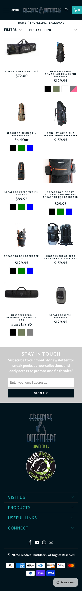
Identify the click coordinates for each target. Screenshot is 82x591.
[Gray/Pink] (73, 89)
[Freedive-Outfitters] (41, 10)
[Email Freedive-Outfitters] (51, 543)
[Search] (67, 10)
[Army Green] (56, 89)
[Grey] (30, 332)
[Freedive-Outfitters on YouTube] (37, 543)
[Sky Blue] (30, 148)
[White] (65, 89)
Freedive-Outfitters (33, 555)
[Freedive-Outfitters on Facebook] (30, 543)
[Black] (48, 89)
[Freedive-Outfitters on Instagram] (44, 543)
